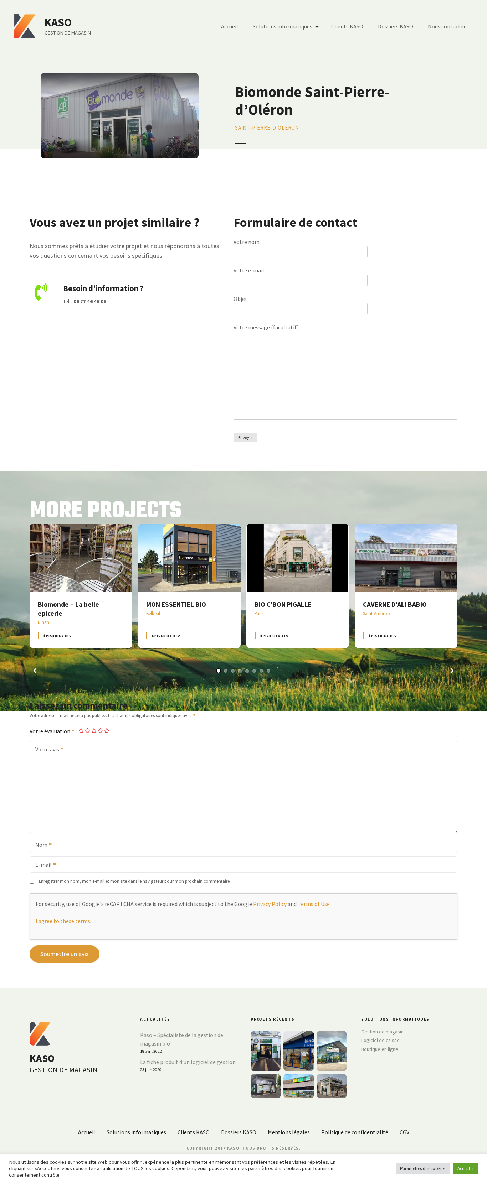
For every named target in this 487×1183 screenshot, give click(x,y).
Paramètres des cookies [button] (422, 1169)
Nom (39, 845)
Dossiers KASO (395, 26)
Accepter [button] (465, 1169)
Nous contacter (447, 26)
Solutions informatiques (282, 26)
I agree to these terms (63, 920)
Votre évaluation (50, 731)
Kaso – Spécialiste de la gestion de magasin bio (181, 1039)
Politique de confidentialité (354, 1132)
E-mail (41, 865)
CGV (404, 1132)
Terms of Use (314, 903)
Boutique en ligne (379, 1049)
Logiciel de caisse (380, 1040)
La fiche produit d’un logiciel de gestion (188, 1061)
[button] (35, 670)
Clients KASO (347, 26)
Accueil (229, 26)
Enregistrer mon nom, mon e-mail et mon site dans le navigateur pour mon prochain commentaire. (135, 881)
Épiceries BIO (57, 635)
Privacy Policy (270, 903)
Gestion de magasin (382, 1031)
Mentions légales (289, 1132)
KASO (58, 22)
